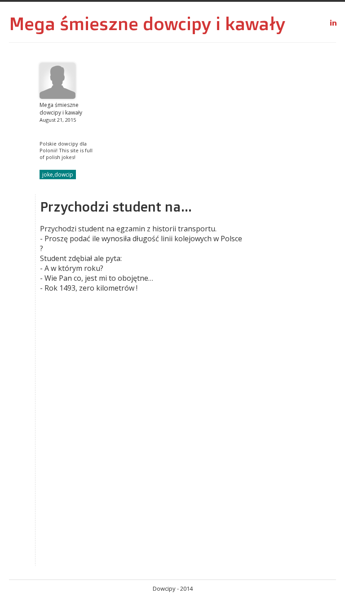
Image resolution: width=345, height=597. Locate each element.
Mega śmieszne (73, 23)
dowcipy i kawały (214, 23)
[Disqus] (143, 449)
